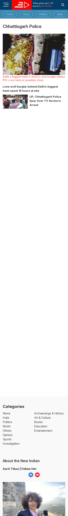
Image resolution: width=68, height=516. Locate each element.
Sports (7, 439)
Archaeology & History (49, 413)
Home (9, 14)
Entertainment (43, 430)
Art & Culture (42, 417)
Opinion (8, 435)
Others (7, 430)
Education (40, 426)
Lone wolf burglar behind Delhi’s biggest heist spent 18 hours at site (30, 88)
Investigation (11, 443)
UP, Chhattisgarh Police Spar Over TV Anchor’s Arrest (45, 101)
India (60, 14)
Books (38, 422)
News (26, 14)
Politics (43, 14)
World (6, 426)
